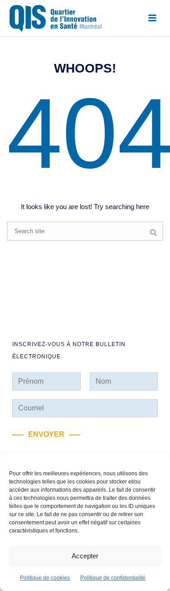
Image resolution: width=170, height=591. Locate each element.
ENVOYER (46, 434)
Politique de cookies (45, 578)
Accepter (85, 556)
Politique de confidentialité (113, 578)
